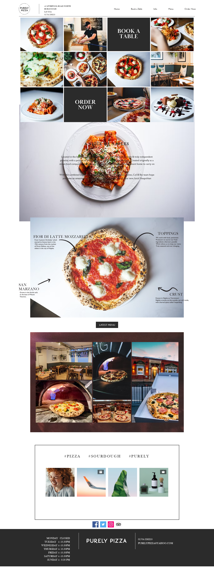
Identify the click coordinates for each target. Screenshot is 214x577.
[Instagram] (111, 524)
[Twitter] (103, 524)
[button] (41, 33)
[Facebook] (95, 524)
